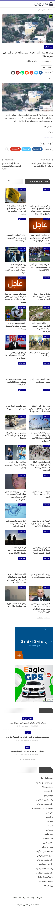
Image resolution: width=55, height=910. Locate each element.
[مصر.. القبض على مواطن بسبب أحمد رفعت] (39, 369)
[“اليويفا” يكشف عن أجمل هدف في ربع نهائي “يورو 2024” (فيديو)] (39, 254)
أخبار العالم (48, 47)
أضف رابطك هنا (47, 778)
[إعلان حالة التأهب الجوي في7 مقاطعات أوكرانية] (15, 593)
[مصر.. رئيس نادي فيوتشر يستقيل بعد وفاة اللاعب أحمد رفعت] (15, 369)
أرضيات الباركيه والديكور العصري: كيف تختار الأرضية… (27, 723)
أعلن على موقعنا (36, 898)
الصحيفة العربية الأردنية (44, 851)
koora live (17, 898)
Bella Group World (45, 877)
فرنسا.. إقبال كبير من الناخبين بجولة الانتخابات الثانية (11, 166)
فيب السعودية (48, 838)
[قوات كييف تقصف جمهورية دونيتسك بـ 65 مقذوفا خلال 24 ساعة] (15, 537)
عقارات (27, 732)
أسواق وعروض (27, 718)
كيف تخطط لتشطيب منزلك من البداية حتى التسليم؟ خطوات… (27, 737)
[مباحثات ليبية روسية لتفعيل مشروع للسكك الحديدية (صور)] (39, 283)
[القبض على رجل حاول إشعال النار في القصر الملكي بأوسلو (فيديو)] (39, 537)
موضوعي (49, 830)
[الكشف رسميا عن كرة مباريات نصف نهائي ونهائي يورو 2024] (15, 313)
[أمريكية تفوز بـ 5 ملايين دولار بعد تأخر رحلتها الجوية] (39, 481)
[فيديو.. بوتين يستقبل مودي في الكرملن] (39, 342)
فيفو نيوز (50, 821)
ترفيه (27, 747)
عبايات (50, 826)
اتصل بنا (26, 898)
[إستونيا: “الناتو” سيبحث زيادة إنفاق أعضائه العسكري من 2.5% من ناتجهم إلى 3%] (39, 422)
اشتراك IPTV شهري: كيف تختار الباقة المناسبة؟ (27, 751)
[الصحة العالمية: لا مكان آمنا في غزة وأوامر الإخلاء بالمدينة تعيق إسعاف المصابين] (39, 452)
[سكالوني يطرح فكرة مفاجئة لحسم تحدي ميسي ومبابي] (15, 452)
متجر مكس (49, 834)
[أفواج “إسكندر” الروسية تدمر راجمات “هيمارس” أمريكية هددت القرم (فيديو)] (15, 225)
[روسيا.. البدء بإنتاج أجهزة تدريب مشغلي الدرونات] (39, 564)
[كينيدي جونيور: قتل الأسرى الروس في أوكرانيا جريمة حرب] (15, 342)
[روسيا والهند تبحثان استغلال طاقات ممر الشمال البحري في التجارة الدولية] (15, 254)
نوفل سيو (49, 817)
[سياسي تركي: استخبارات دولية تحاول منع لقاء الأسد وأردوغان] (15, 422)
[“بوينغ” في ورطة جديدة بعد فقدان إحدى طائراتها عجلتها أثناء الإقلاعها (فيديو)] (39, 510)
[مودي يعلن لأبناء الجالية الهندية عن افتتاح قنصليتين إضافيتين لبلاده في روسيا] (39, 396)
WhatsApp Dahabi (46, 881)
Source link (48, 138)
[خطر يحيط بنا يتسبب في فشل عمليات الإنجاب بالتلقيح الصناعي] (15, 510)
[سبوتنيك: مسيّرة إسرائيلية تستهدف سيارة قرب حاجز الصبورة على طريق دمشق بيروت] (15, 283)
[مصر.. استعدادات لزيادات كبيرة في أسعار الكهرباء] (15, 396)
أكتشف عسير (48, 843)
